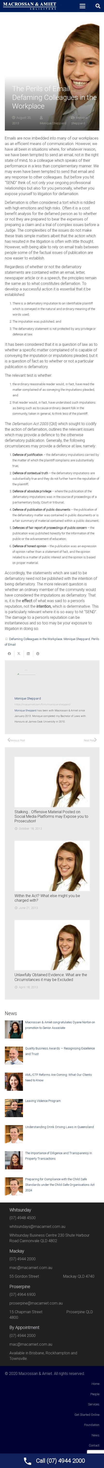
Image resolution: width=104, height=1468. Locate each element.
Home (95, 1384)
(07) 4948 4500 (22, 1218)
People (94, 1394)
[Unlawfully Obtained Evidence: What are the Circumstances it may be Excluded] (52, 945)
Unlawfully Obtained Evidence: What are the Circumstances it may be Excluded (51, 977)
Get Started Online (86, 1414)
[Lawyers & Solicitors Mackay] (29, 6)
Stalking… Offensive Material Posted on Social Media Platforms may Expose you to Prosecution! (51, 816)
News (95, 1435)
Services (93, 1404)
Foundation (91, 1425)
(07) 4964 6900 (22, 1294)
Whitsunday (20, 1209)
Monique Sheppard (53, 123)
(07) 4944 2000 (22, 1259)
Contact (94, 1445)
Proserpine (19, 1286)
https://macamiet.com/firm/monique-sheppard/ (43, 704)
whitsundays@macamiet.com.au (37, 1226)
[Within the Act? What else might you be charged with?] (52, 866)
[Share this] (9, 654)
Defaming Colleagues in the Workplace (35, 639)
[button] (82, 6)
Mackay (16, 1251)
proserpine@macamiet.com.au (36, 1303)
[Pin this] (38, 654)
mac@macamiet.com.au (30, 1267)
